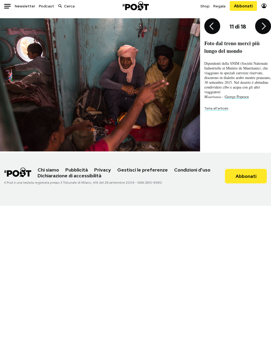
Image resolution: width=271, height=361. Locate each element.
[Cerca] (60, 6)
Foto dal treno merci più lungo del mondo (232, 47)
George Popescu (237, 96)
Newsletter (25, 6)
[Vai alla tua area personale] (264, 6)
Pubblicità (76, 170)
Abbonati (243, 6)
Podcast (46, 6)
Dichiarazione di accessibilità (69, 176)
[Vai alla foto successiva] (263, 26)
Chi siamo (48, 170)
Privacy (102, 170)
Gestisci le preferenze (142, 170)
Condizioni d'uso (192, 170)
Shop (205, 6)
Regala (219, 6)
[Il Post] (135, 6)
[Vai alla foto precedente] (212, 26)
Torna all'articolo (216, 108)
